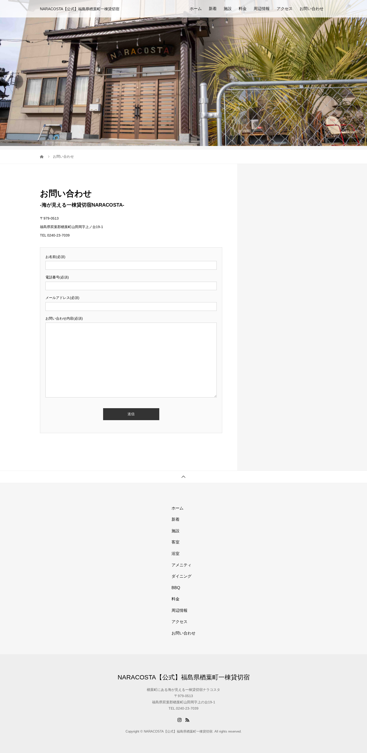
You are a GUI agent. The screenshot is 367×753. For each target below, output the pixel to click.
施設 (228, 8)
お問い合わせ (312, 8)
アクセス (285, 8)
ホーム (196, 8)
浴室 (176, 553)
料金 (243, 8)
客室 (176, 542)
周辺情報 (262, 8)
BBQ (176, 588)
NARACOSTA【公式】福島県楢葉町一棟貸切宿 (79, 9)
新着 (213, 8)
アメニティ (181, 565)
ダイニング (181, 576)
